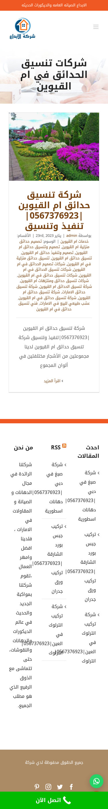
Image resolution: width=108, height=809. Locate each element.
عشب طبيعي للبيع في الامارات (65, 303)
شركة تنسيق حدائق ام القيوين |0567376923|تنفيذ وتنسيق (54, 146)
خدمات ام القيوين (74, 241)
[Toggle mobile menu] (96, 27)
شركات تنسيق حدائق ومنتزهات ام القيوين (54, 280)
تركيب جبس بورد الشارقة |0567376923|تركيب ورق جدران (54, 559)
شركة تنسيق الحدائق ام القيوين (65, 286)
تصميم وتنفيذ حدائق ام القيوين (47, 252)
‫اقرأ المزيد (53, 381)
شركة (30, 762)
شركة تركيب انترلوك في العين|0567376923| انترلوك (54, 629)
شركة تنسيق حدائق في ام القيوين (47, 297)
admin (71, 235)
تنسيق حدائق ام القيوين (72, 258)
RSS (55, 447)
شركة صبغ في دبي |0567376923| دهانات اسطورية (54, 487)
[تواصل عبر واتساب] (96, 781)
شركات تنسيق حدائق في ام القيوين (47, 275)
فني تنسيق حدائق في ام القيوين (45, 306)
